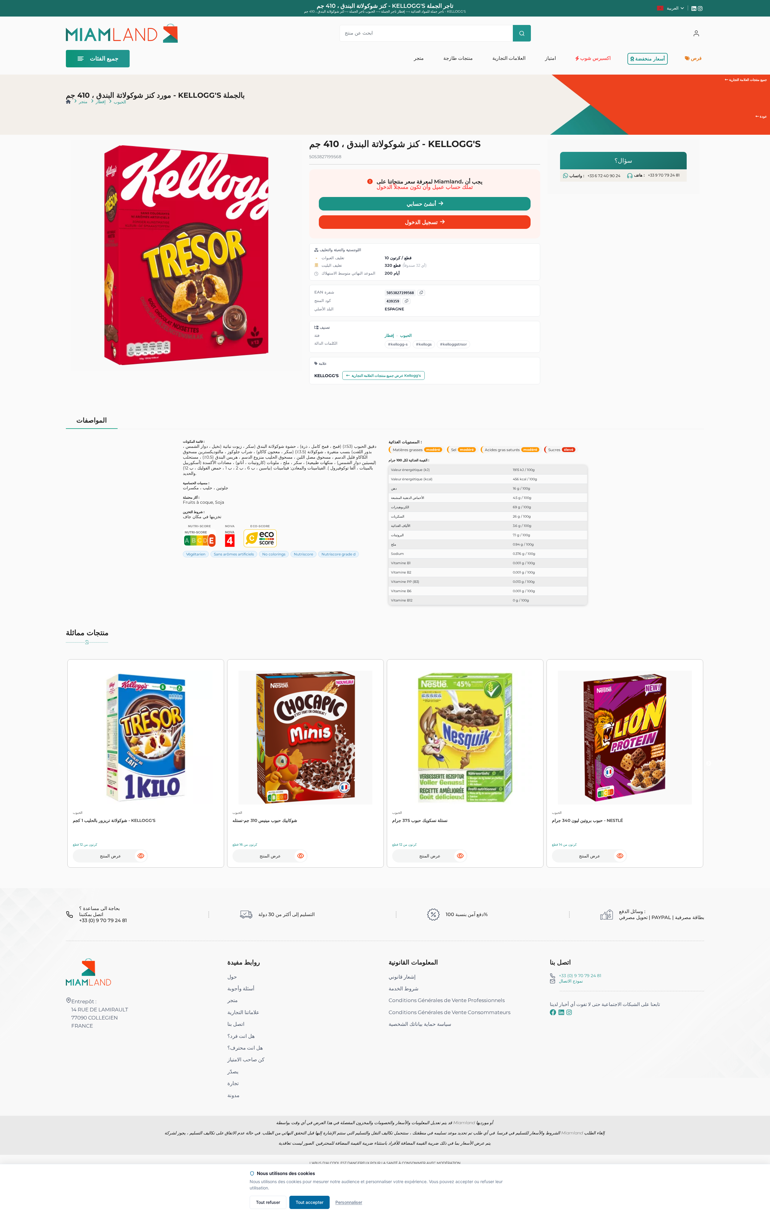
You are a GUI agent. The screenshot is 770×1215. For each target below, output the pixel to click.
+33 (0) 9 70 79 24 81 (580, 975)
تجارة (233, 1083)
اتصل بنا (236, 1024)
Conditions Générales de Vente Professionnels (447, 1000)
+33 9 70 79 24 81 (664, 175)
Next (709, 764)
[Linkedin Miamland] (694, 8)
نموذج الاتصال (571, 981)
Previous (61, 764)
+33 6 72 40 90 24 (604, 176)
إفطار (101, 101)
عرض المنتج (110, 856)
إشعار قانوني (402, 977)
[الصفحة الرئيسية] (68, 101)
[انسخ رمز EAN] (421, 293)
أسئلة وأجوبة (240, 989)
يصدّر (233, 1072)
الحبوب (120, 102)
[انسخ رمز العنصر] (406, 301)
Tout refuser (268, 1202)
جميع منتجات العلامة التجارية (747, 80)
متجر (83, 101)
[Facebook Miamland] (553, 1012)
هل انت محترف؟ (245, 1048)
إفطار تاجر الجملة (392, 11)
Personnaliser (348, 1202)
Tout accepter (309, 1202)
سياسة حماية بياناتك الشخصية (420, 1024)
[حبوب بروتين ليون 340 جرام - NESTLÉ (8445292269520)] (625, 737)
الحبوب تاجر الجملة (361, 11)
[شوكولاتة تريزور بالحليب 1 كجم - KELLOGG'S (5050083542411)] (146, 737)
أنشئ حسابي (421, 204)
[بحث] (522, 33)
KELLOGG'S (326, 375)
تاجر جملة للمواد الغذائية (427, 11)
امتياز (550, 58)
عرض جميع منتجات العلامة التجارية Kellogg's (386, 375)
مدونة (233, 1095)
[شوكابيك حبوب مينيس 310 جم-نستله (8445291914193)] (305, 737)
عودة (763, 116)
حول (232, 977)
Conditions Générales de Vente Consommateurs (449, 1012)
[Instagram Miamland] (701, 8)
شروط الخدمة (403, 989)
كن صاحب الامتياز (245, 1060)
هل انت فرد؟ (241, 1036)
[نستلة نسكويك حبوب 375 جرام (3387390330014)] (465, 737)
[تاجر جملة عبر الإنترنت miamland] (122, 33)
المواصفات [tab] (91, 420)
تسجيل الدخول (421, 222)
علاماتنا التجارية (243, 1012)
